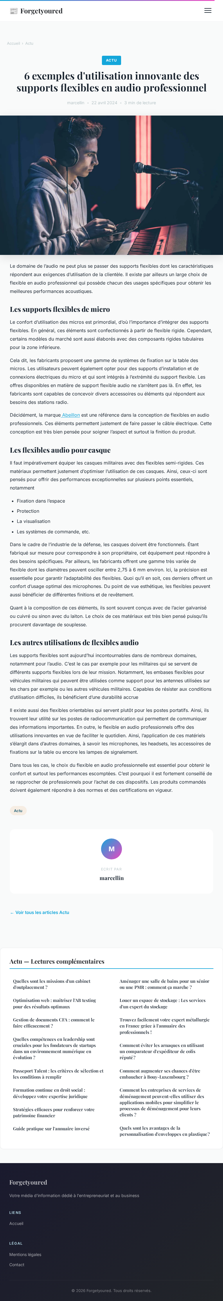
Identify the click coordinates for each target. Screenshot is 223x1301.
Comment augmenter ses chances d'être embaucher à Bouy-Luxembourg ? (160, 1074)
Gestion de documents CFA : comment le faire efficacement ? (54, 1023)
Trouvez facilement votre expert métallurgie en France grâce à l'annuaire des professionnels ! (165, 1026)
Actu (29, 43)
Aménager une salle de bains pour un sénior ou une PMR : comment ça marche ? (164, 984)
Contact (16, 1264)
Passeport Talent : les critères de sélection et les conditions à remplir (58, 1074)
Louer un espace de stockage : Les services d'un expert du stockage (163, 1003)
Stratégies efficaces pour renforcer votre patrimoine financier (54, 1112)
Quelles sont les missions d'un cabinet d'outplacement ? (51, 984)
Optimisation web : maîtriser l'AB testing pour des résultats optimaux (54, 1003)
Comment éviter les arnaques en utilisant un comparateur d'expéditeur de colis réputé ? (162, 1051)
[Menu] (208, 10)
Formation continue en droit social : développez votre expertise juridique (50, 1093)
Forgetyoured (36, 10)
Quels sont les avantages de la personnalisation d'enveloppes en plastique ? (165, 1131)
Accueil (13, 43)
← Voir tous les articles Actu (39, 912)
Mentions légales (25, 1254)
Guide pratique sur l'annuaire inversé (51, 1128)
